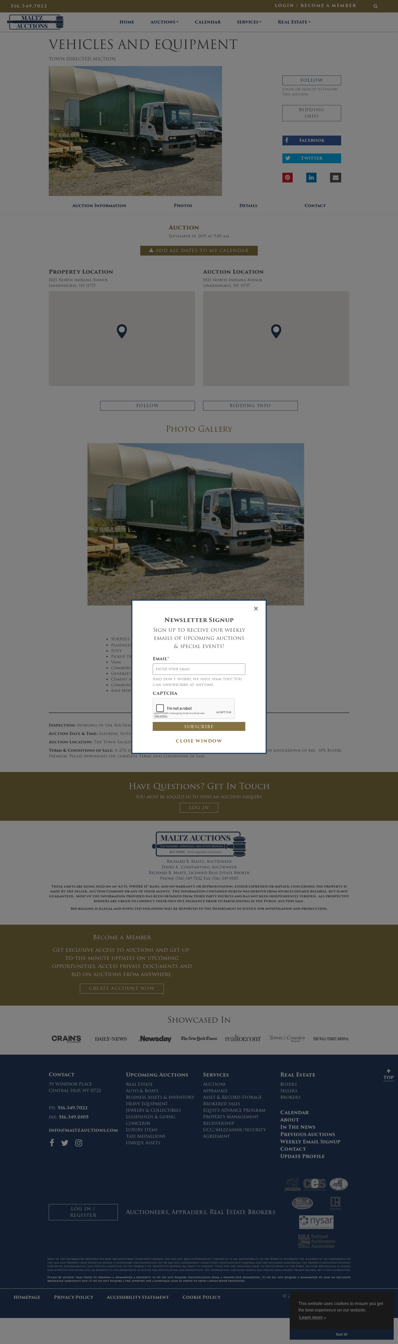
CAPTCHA (165, 693)
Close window (199, 741)
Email (161, 659)
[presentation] (194, 708)
